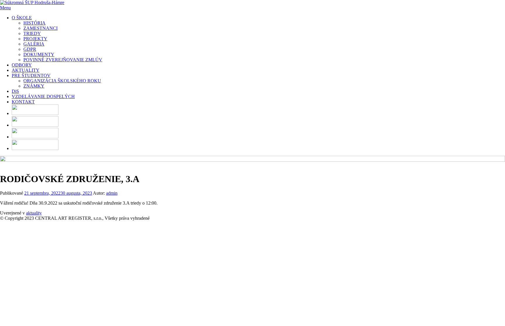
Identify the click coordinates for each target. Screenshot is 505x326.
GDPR (29, 49)
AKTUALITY (25, 70)
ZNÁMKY (33, 85)
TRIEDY (32, 33)
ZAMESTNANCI (40, 28)
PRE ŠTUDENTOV (31, 75)
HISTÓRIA (34, 22)
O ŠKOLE (22, 17)
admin (111, 193)
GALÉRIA (33, 43)
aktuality (34, 212)
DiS (15, 91)
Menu (5, 7)
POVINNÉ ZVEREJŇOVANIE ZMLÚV (62, 59)
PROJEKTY (35, 38)
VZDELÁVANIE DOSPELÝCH (43, 96)
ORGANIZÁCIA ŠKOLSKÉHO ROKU (62, 80)
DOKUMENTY (38, 54)
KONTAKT (23, 101)
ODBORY (22, 64)
